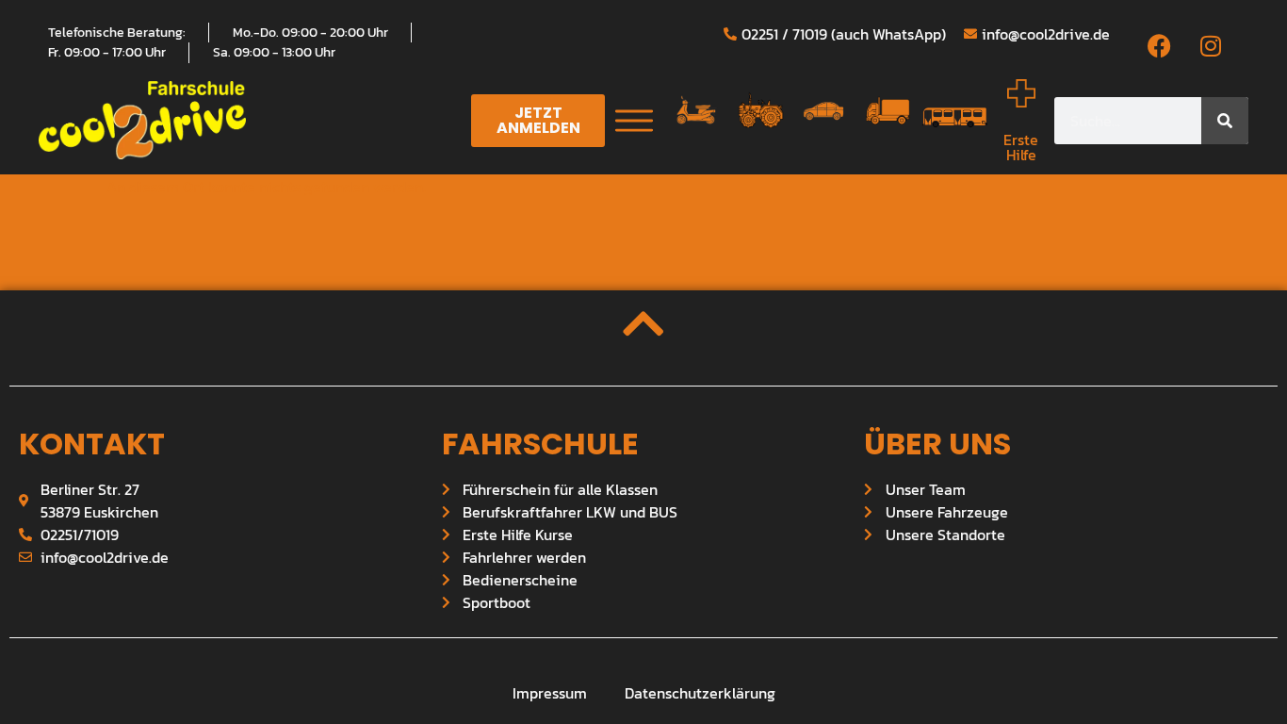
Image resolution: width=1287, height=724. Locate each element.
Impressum (550, 693)
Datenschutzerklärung (700, 693)
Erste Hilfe (1020, 147)
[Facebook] (1158, 46)
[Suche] (1224, 120)
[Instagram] (1210, 46)
